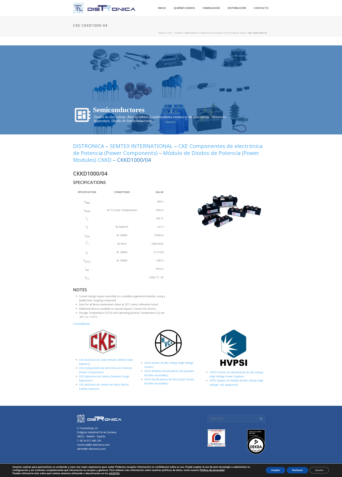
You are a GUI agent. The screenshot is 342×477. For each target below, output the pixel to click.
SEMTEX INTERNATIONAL (141, 146)
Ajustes (319, 470)
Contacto (261, 8)
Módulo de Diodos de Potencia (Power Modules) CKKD (166, 156)
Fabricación (211, 8)
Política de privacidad (212, 470)
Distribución (237, 8)
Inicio (162, 8)
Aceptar (275, 470)
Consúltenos (81, 324)
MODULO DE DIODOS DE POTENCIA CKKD (223, 33)
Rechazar (297, 470)
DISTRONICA (89, 146)
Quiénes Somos (184, 8)
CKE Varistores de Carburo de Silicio (100, 384)
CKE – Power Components (183, 33)
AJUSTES (114, 473)
